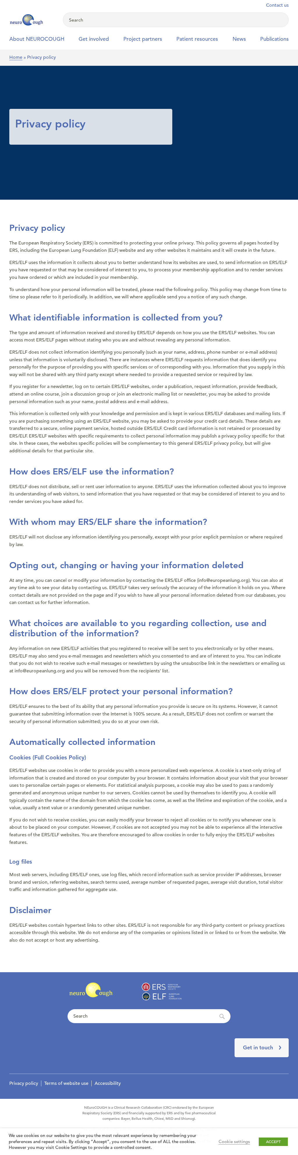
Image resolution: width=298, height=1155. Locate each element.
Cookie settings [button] (234, 1141)
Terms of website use (66, 1083)
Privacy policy (23, 1083)
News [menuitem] (239, 39)
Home (15, 57)
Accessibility (108, 1083)
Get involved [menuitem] (94, 39)
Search (149, 1016)
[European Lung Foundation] (32, 20)
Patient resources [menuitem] (197, 39)
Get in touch (258, 1047)
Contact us (277, 5)
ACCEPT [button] (273, 1141)
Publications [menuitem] (274, 39)
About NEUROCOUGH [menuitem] (36, 39)
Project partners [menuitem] (142, 39)
